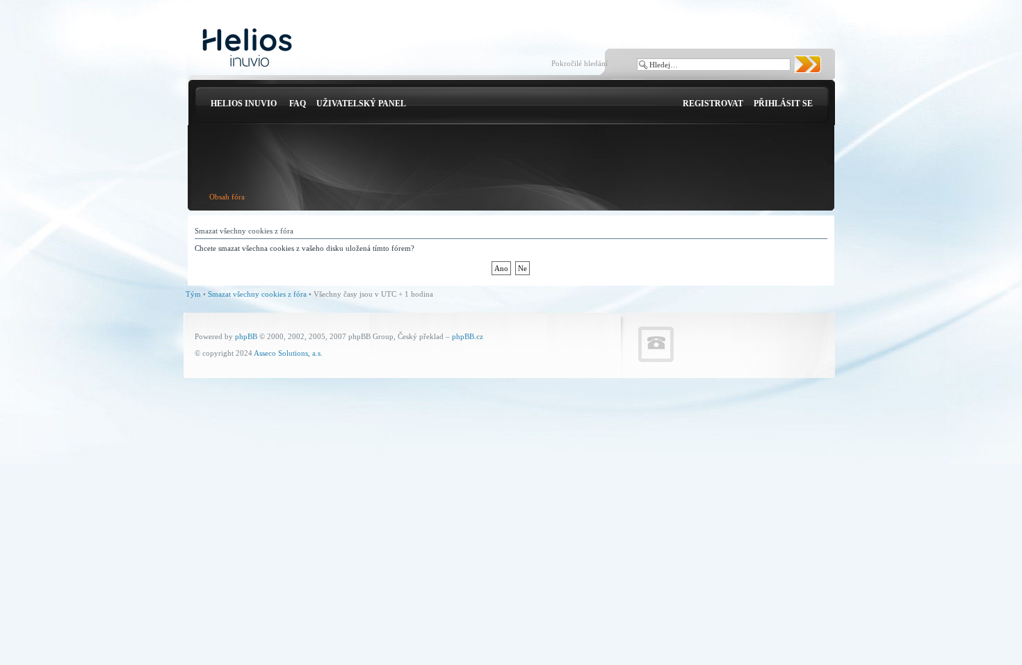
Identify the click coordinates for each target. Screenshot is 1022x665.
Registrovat (713, 103)
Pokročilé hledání (579, 63)
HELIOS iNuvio (244, 103)
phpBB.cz (467, 336)
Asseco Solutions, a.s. (288, 353)
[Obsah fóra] (247, 48)
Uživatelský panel (361, 103)
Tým (193, 294)
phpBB (246, 336)
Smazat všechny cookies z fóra (257, 294)
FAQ (297, 103)
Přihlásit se (783, 103)
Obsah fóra (227, 196)
